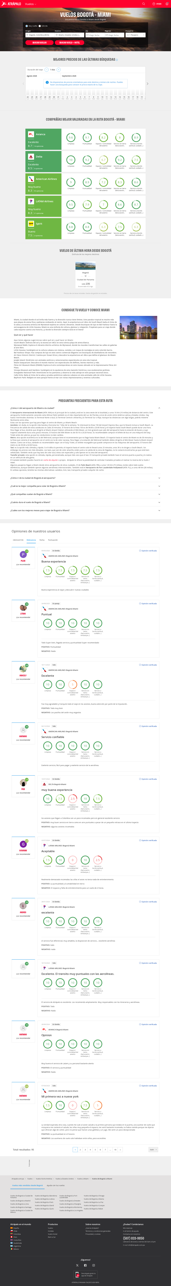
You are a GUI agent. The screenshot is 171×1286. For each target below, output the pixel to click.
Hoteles (51, 1231)
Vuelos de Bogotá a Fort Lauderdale (68, 1197)
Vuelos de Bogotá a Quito (44, 1209)
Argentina (17, 1246)
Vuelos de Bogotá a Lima (19, 1204)
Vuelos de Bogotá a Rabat (93, 1209)
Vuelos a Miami (83, 1179)
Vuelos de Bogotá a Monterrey (70, 1207)
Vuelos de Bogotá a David (44, 1205)
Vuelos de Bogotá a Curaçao (94, 1205)
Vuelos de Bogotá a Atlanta (94, 1199)
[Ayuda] (156, 3)
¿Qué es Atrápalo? (92, 1228)
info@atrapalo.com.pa (136, 1245)
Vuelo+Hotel (52, 1234)
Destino (58, 31)
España (16, 1228)
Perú (15, 1237)
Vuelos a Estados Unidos (65, 1179)
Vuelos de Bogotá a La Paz (93, 1202)
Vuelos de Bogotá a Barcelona (46, 1196)
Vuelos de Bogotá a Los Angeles (71, 1210)
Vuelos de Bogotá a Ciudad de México (21, 1211)
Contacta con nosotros (131, 1234)
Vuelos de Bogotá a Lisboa (44, 1199)
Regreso (108, 31)
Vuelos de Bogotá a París (44, 1202)
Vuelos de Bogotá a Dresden (69, 1201)
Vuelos (29, 1179)
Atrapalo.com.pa (18, 1179)
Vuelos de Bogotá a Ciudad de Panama (21, 1197)
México (16, 1249)
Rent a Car (52, 1237)
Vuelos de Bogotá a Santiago (21, 1207)
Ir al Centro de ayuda (131, 1231)
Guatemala (18, 1243)
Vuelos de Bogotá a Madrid (20, 1201)
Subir (152, 1149)
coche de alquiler (50, 460)
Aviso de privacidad (144, 32)
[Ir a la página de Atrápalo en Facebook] (85, 1265)
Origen (28, 31)
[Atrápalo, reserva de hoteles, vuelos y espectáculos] (11, 4)
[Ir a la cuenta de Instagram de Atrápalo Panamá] (93, 1265)
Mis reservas (127, 1228)
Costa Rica (17, 1240)
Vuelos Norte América (44, 1179)
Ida (87, 31)
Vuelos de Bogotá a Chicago (94, 1196)
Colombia (17, 1234)
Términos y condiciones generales (98, 1231)
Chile (15, 1231)
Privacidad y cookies (93, 1234)
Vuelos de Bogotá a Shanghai (70, 1204)
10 (115, 1149)
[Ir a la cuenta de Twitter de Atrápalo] (77, 1265)
